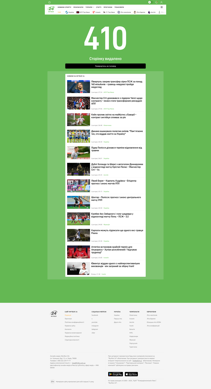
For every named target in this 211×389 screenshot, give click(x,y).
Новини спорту (64, 7)
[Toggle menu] (162, 7)
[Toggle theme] (151, 2)
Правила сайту (70, 326)
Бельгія (132, 329)
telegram (95, 329)
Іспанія (97, 12)
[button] (90, 7)
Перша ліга (118, 319)
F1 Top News (110, 12)
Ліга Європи (141, 12)
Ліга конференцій (167, 12)
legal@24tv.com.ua (78, 363)
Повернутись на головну (105, 66)
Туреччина (133, 347)
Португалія (133, 343)
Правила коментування (73, 333)
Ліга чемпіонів (126, 12)
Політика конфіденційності (74, 322)
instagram (95, 326)
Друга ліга (117, 322)
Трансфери (119, 7)
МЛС (131, 333)
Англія (153, 12)
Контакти (68, 329)
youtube (94, 322)
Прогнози (108, 7)
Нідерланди (133, 336)
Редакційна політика (72, 336)
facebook (95, 315)
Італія (104, 274)
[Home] (51, 12)
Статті (98, 7)
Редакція (68, 315)
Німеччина (107, 125)
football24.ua (137, 361)
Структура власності (72, 340)
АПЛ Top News (85, 12)
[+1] (49, 2)
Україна (71, 12)
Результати (78, 7)
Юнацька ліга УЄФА (154, 322)
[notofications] (156, 2)
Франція (107, 224)
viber (93, 333)
